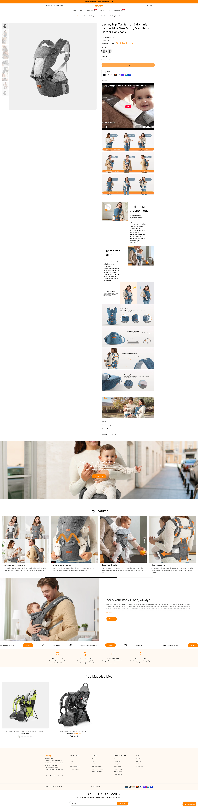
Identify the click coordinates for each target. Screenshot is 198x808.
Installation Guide (96, 764)
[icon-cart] (151, 5)
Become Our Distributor (98, 769)
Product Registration (97, 771)
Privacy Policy (117, 761)
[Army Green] (28, 736)
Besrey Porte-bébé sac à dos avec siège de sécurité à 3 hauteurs (25, 731)
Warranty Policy (118, 769)
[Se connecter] (147, 5)
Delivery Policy (117, 764)
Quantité (104, 56)
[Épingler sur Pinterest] (115, 434)
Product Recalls (118, 771)
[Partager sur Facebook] (109, 434)
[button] (128, 65)
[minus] (103, 59)
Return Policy (117, 766)
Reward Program (74, 769)
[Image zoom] (53, 66)
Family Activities (140, 764)
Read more (109, 612)
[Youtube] (62, 775)
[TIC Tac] (58, 775)
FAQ (93, 761)
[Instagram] (54, 775)
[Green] (19, 736)
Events (71, 761)
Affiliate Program (74, 764)
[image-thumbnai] (5, 26)
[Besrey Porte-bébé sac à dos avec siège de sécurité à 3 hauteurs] (25, 705)
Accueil (76, 16)
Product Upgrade (118, 774)
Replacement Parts (97, 766)
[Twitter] (46, 775)
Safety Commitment (75, 766)
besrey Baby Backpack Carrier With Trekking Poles (74, 731)
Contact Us (95, 758)
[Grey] (103, 51)
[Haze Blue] (31, 736)
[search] (144, 5)
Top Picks (138, 761)
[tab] (96, 497)
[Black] (109, 51)
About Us (72, 758)
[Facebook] (50, 775)
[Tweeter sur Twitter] (112, 434)
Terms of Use (117, 758)
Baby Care (138, 758)
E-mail (74, 803)
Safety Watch (139, 766)
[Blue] (77, 736)
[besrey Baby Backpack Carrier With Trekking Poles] (74, 705)
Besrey (98, 786)
